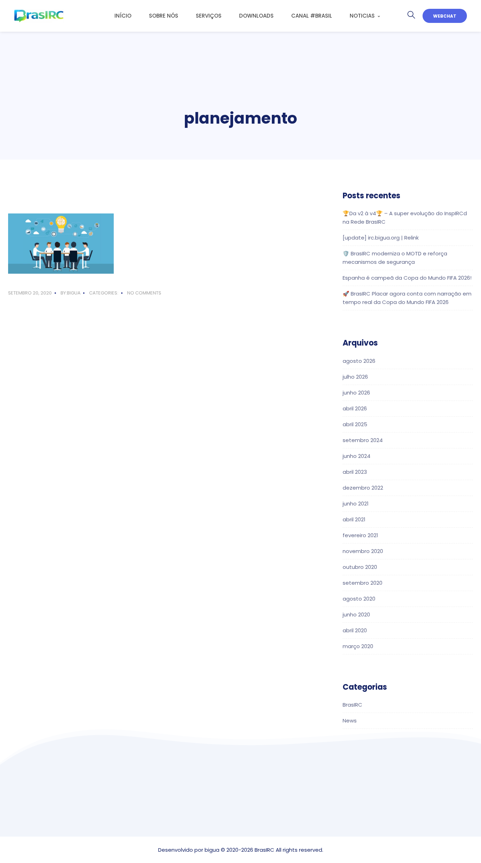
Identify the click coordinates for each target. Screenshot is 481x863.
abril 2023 (355, 472)
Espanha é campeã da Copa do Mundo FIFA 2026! (407, 277)
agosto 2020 (359, 598)
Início (122, 15)
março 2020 (358, 646)
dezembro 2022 (363, 487)
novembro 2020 (363, 551)
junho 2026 (356, 392)
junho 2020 (356, 614)
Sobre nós (163, 15)
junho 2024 (356, 456)
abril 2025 (355, 424)
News (350, 720)
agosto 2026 (359, 361)
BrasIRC (352, 704)
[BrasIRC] (39, 16)
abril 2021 (354, 519)
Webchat (444, 16)
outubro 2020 (360, 567)
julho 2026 (355, 376)
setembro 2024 (363, 440)
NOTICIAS (362, 15)
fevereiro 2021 (360, 535)
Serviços (208, 15)
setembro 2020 (362, 582)
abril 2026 (355, 408)
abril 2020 (355, 630)
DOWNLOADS (256, 15)
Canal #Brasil (311, 15)
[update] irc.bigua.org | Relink (381, 237)
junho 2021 (356, 503)
